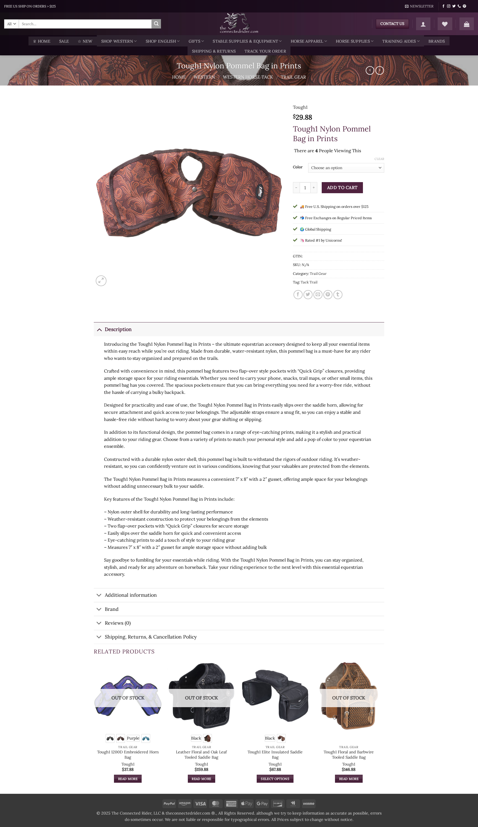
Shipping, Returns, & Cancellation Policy (151, 637)
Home (179, 77)
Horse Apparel (307, 41)
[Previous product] (379, 70)
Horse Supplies (353, 41)
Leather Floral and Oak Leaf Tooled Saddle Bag (201, 755)
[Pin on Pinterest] (327, 294)
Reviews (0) (118, 623)
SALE (64, 41)
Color (298, 167)
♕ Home (41, 41)
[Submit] (156, 24)
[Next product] (370, 70)
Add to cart (342, 187)
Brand (112, 609)
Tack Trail (309, 282)
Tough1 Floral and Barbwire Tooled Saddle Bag (349, 755)
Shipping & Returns (214, 51)
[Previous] (94, 727)
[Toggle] (99, 329)
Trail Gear (293, 77)
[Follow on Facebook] (443, 6)
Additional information (131, 595)
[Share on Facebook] (298, 294)
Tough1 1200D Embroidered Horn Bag (128, 755)
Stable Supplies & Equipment (245, 41)
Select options (275, 779)
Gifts (194, 41)
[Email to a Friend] (318, 294)
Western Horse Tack (248, 77)
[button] (419, 6)
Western (204, 77)
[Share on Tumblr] (337, 294)
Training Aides (399, 41)
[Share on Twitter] (308, 294)
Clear (379, 159)
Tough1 (300, 107)
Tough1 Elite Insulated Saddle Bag (275, 755)
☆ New (85, 41)
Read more (127, 779)
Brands (436, 41)
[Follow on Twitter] (454, 6)
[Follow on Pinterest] (464, 6)
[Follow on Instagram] (448, 6)
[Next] (382, 727)
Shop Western (117, 41)
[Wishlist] (445, 23)
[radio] (110, 738)
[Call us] (459, 6)
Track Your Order (265, 51)
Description (118, 329)
